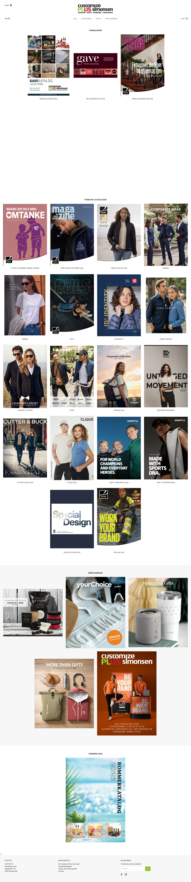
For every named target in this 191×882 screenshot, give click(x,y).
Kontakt (61, 871)
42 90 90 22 (9, 864)
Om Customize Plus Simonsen (69, 864)
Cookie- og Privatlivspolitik (67, 869)
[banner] (95, 9)
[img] (121, 874)
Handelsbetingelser (65, 866)
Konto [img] (7, 5)
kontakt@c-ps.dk (10, 866)
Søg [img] (6, 18)
